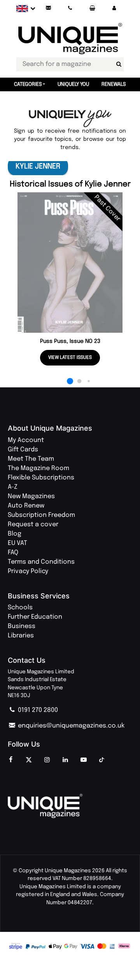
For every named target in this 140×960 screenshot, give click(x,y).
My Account (26, 440)
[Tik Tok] (101, 760)
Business (21, 626)
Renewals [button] (114, 84)
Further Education (35, 617)
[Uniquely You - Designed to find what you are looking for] (70, 118)
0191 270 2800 (37, 710)
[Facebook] (10, 760)
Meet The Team (31, 459)
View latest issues (70, 357)
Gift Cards (23, 449)
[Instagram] (47, 760)
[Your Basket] (92, 8)
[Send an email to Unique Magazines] (48, 8)
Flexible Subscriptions (41, 477)
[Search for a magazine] (119, 64)
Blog (14, 534)
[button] (114, 8)
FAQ (13, 552)
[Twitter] (28, 760)
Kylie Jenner (38, 166)
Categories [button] (28, 84)
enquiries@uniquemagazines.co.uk (70, 725)
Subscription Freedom (41, 515)
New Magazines (31, 496)
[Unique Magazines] (70, 806)
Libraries (21, 635)
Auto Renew (26, 505)
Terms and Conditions (41, 562)
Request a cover (33, 524)
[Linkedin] (65, 760)
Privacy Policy (28, 571)
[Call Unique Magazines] (70, 8)
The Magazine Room (38, 468)
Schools (20, 607)
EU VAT (17, 543)
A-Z (13, 487)
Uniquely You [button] (73, 84)
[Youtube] (83, 760)
